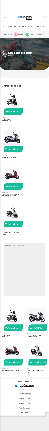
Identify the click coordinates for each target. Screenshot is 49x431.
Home (24, 389)
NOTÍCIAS (12, 26)
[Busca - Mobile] (44, 17)
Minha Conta (24, 403)
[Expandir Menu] (5, 17)
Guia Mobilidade (24, 394)
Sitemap (24, 413)
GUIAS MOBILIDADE (26, 26)
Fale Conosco (24, 408)
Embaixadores (24, 398)
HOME (2, 26)
